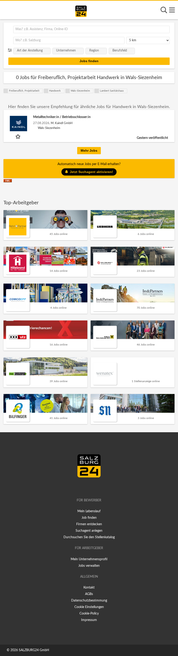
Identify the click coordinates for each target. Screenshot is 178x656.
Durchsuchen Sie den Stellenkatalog (89, 537)
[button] (10, 50)
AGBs (89, 594)
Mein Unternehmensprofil (89, 559)
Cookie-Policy (89, 613)
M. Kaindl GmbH (62, 123)
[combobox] (91, 29)
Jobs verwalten (89, 565)
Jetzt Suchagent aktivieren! (91, 172)
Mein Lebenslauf (89, 511)
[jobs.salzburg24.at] (81, 10)
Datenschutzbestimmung (89, 600)
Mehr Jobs (89, 150)
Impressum (89, 620)
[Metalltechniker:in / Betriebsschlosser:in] (18, 123)
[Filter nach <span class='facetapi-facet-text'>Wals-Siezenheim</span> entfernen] (68, 91)
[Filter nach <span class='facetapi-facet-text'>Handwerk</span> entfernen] (46, 91)
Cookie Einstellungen (89, 607)
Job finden (89, 517)
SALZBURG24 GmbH (34, 650)
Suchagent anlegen (89, 530)
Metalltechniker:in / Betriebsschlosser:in (62, 117)
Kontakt (89, 587)
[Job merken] (18, 136)
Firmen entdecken (89, 524)
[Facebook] (87, 487)
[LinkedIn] (93, 487)
